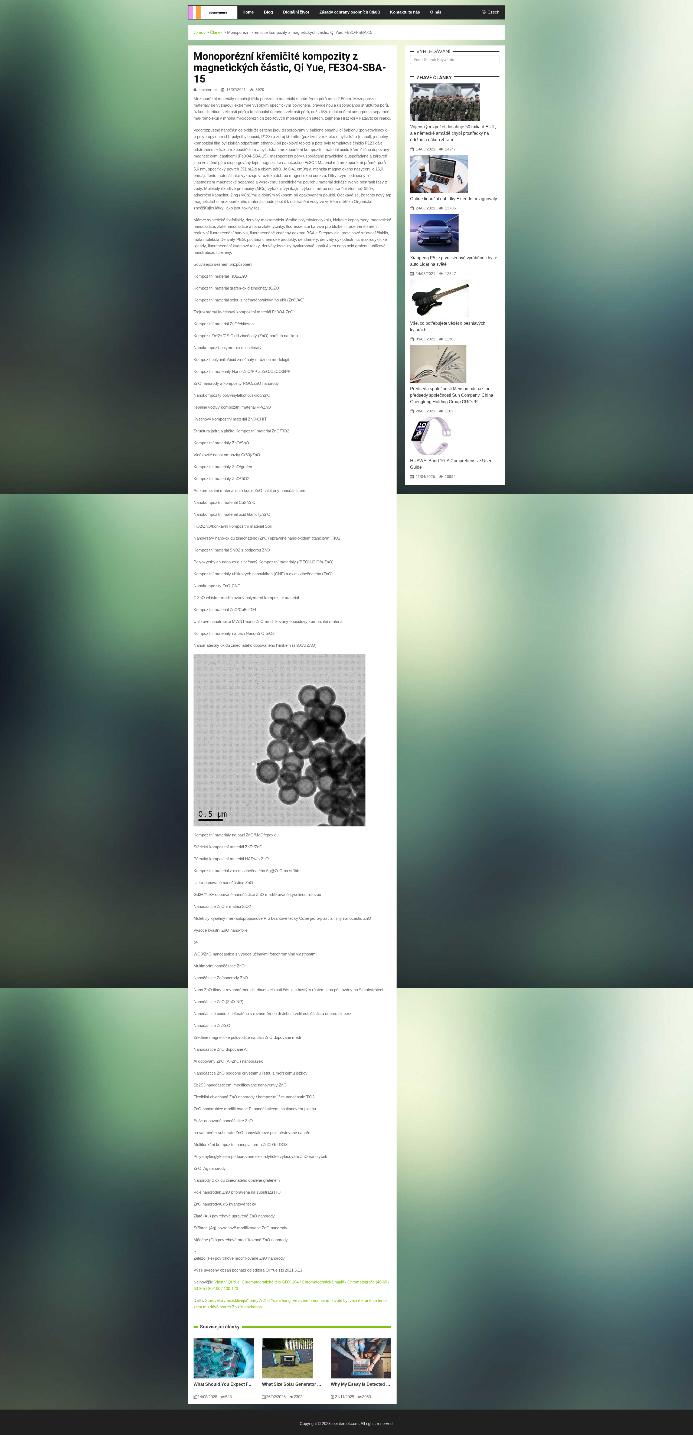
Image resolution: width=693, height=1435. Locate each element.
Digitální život (296, 12)
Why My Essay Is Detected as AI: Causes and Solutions (361, 1384)
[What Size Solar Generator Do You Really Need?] (287, 1338)
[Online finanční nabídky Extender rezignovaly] (439, 155)
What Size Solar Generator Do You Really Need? (292, 1384)
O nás (435, 12)
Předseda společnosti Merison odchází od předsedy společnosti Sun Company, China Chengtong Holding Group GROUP (451, 395)
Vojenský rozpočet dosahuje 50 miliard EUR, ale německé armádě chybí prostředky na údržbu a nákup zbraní (453, 133)
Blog (268, 12)
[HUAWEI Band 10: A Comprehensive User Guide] (431, 417)
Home (248, 12)
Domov (198, 32)
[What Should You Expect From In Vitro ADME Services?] (224, 1338)
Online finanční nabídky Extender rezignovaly (453, 198)
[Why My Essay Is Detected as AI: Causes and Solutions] (361, 1338)
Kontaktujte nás (405, 12)
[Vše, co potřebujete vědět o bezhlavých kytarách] (439, 279)
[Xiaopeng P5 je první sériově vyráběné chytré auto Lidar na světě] (434, 214)
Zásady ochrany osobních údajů (349, 12)
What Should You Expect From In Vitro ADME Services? (224, 1384)
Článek (216, 32)
